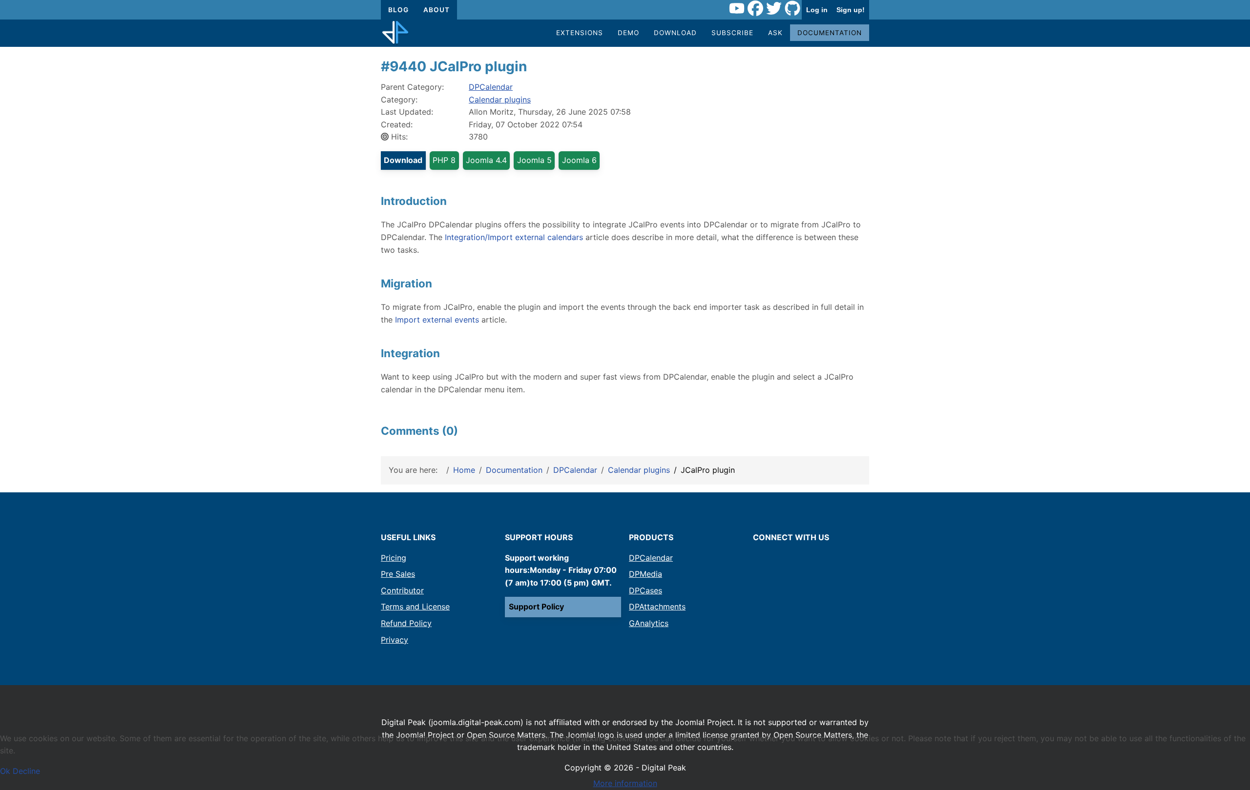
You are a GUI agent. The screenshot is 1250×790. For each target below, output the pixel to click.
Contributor (402, 590)
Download (675, 33)
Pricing (393, 558)
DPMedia (645, 574)
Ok (5, 771)
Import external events (437, 319)
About (436, 10)
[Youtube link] (737, 9)
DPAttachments (657, 606)
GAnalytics (648, 623)
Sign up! (850, 10)
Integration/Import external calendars (514, 237)
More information (625, 783)
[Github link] (792, 9)
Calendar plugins (500, 99)
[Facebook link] (755, 9)
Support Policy (536, 606)
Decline (26, 771)
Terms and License (415, 606)
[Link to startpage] (395, 33)
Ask (775, 33)
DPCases (645, 590)
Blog (398, 10)
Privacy (394, 640)
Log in (817, 10)
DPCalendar (491, 87)
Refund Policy (406, 623)
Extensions (579, 33)
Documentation (829, 33)
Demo (628, 33)
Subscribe (732, 33)
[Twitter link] (774, 9)
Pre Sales (398, 574)
